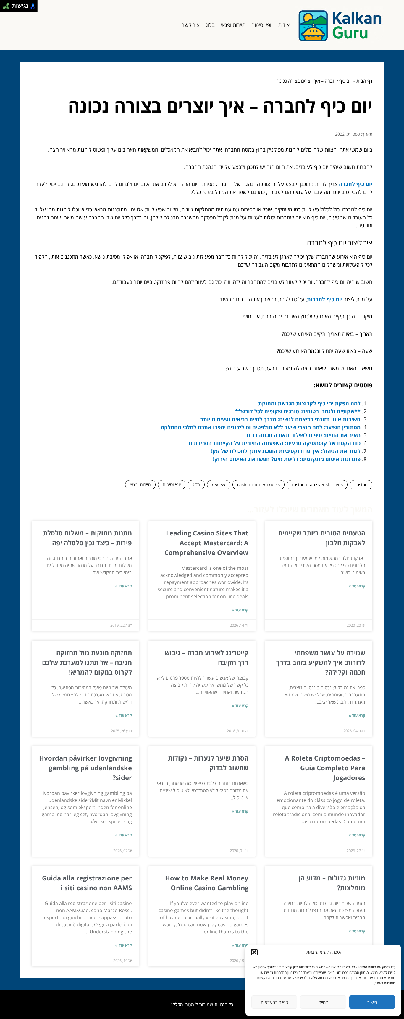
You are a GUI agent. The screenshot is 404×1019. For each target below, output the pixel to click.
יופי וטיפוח (261, 24)
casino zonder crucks (258, 484)
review (218, 484)
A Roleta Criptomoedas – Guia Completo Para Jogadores (325, 767)
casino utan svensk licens (317, 484)
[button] (254, 952)
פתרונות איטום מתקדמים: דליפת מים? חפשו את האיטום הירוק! (287, 459)
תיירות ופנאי (233, 24)
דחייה (323, 1002)
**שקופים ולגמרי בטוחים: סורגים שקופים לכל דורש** (298, 411)
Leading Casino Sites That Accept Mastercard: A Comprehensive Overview (206, 542)
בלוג (210, 24)
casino (361, 484)
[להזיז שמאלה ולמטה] (4, 7)
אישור (372, 1002)
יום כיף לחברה (355, 184)
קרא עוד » (357, 586)
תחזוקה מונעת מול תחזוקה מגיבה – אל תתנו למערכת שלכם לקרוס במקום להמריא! (87, 662)
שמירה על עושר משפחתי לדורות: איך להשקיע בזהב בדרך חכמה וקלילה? (320, 662)
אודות (284, 24)
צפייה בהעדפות (274, 1002)
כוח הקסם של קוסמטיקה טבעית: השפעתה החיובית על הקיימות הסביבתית (274, 443)
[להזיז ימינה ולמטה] (7, 7)
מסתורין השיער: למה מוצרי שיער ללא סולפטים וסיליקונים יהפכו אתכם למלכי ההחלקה (261, 427)
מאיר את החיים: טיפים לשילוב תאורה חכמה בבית (303, 435)
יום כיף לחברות (324, 299)
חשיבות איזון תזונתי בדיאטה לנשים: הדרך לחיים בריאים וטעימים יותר (280, 419)
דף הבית (364, 81)
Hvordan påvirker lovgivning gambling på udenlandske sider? (85, 767)
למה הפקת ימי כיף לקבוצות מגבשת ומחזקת (309, 403)
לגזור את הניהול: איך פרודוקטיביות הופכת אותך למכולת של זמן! (286, 451)
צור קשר (191, 24)
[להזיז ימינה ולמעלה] (7, 4)
